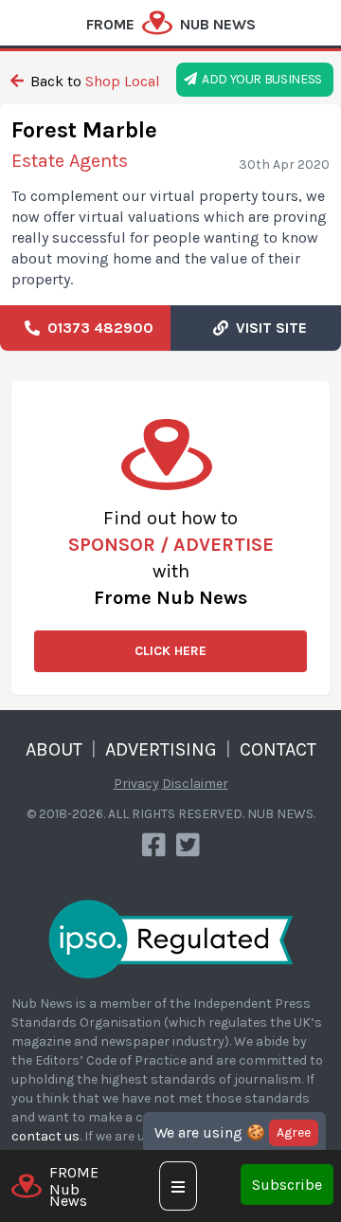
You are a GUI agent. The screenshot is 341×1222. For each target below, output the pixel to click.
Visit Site (267, 328)
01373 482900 (96, 328)
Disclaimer (195, 783)
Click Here (170, 651)
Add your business (259, 79)
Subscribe (287, 1185)
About (54, 749)
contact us (45, 1136)
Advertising (161, 749)
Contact (278, 749)
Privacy (136, 783)
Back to (93, 81)
